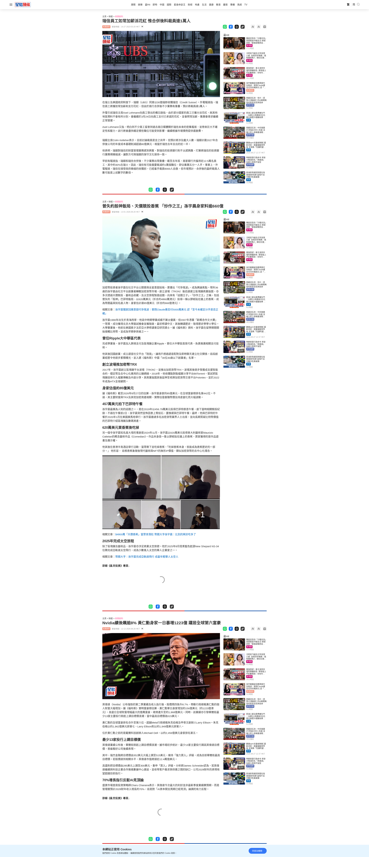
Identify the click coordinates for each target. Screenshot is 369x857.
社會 (248, 120)
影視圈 (249, 45)
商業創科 (119, 16)
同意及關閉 (257, 851)
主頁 (104, 16)
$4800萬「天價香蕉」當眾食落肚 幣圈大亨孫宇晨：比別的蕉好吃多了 (155, 534)
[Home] (22, 4)
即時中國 (250, 105)
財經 (111, 16)
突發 (248, 150)
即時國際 (250, 165)
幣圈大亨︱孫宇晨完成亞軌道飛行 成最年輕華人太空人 (146, 556)
